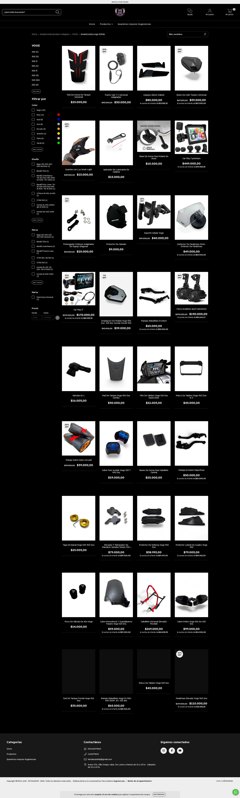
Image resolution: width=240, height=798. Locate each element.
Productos (105, 24)
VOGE (75, 34)
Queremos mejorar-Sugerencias (134, 24)
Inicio (92, 24)
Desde (34, 313)
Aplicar (57, 318)
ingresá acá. (119, 781)
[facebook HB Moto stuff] (8, 2)
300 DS (35, 56)
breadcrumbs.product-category (54, 34)
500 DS (35, 75)
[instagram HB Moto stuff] (4, 2)
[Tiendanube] (224, 781)
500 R (34, 70)
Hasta (46, 313)
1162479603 (93, 754)
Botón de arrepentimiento (140, 781)
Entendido (159, 794)
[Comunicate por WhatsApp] (235, 792)
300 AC (35, 52)
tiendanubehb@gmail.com (100, 759)
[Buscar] (57, 12)
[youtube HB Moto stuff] (12, 2)
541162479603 (94, 749)
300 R (34, 61)
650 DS (35, 85)
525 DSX (36, 80)
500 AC (35, 66)
